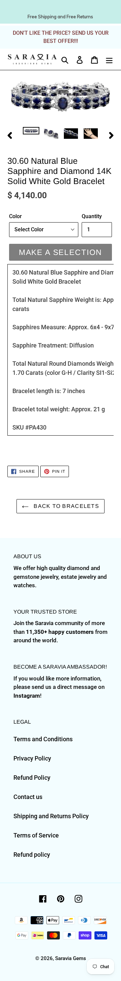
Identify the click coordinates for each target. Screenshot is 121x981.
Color (15, 216)
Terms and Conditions (43, 739)
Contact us (27, 796)
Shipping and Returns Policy (51, 816)
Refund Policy (31, 777)
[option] (31, 134)
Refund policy (31, 854)
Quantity (92, 216)
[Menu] (109, 59)
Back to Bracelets (65, 506)
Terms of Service (36, 835)
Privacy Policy (32, 758)
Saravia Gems (70, 958)
